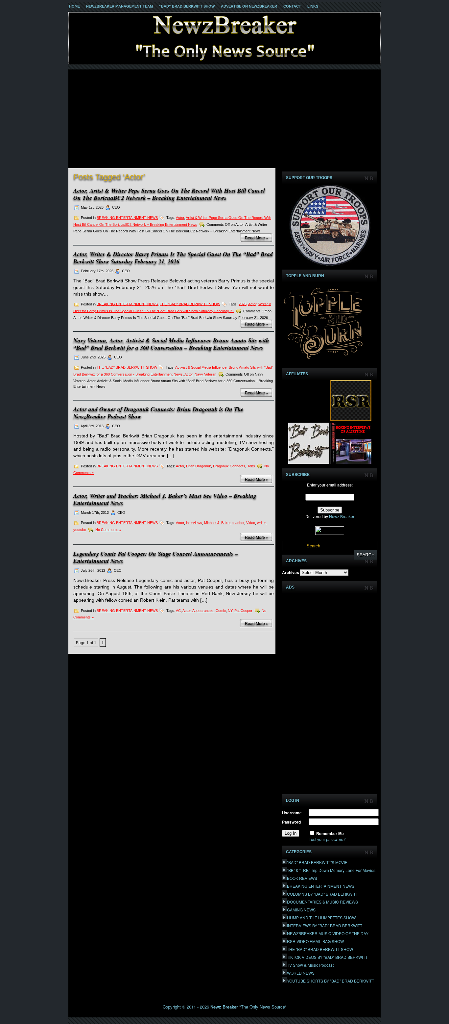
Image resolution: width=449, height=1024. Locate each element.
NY (230, 610)
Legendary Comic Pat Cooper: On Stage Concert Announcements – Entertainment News (155, 557)
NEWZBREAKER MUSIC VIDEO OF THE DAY (327, 933)
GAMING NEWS (301, 909)
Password (291, 822)
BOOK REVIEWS (302, 878)
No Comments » (108, 529)
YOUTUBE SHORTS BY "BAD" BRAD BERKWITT (330, 981)
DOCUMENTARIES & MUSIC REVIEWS (322, 902)
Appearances (203, 610)
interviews (194, 522)
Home (74, 6)
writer (261, 522)
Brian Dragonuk (198, 466)
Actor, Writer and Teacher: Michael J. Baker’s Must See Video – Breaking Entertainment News (164, 499)
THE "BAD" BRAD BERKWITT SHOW (190, 304)
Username (292, 813)
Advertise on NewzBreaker (249, 6)
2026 (243, 304)
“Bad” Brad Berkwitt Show (187, 6)
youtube (79, 529)
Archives (290, 572)
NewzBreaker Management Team (119, 6)
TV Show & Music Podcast (310, 965)
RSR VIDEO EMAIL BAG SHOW (315, 941)
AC (178, 610)
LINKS (312, 6)
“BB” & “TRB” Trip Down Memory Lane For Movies (331, 870)
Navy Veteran (205, 374)
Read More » (256, 237)
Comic (221, 610)
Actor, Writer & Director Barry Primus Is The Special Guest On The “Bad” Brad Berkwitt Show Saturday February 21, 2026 (173, 257)
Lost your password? (327, 839)
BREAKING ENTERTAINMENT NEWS (127, 218)
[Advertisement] (224, 119)
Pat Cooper (243, 610)
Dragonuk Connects (229, 466)
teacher (238, 522)
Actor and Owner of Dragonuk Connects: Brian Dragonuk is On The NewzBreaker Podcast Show (158, 412)
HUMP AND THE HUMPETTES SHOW (321, 917)
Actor (180, 218)
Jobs (251, 466)
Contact (292, 6)
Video (250, 522)
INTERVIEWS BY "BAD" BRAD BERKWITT (324, 925)
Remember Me (330, 833)
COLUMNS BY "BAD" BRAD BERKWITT (322, 894)
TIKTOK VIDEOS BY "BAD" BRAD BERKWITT (327, 957)
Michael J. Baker (217, 522)
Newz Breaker (341, 516)
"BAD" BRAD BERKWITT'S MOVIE (317, 862)
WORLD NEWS (301, 973)
